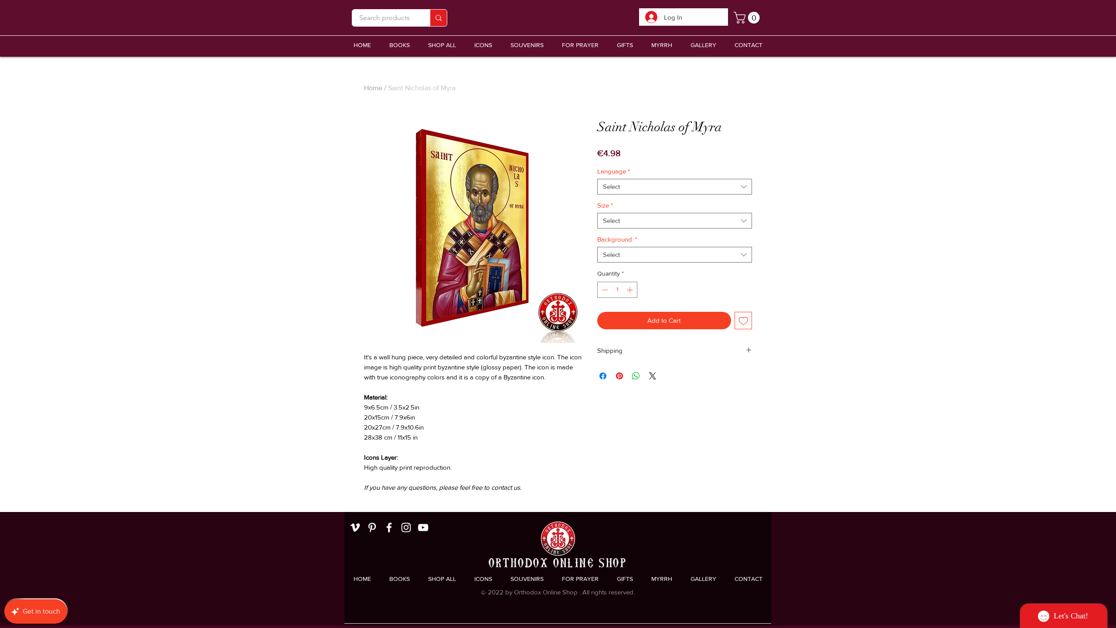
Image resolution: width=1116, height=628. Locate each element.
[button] (527, 45)
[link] (748, 18)
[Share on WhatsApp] (636, 376)
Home (373, 88)
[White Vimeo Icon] (355, 527)
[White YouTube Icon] (423, 527)
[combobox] (674, 187)
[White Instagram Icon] (406, 527)
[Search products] (438, 18)
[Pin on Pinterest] (619, 376)
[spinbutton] (617, 289)
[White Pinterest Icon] (372, 527)
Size (605, 205)
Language (613, 171)
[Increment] (630, 289)
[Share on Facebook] (603, 376)
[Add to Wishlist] (743, 321)
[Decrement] (604, 289)
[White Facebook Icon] (389, 527)
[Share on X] (652, 376)
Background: (617, 239)
